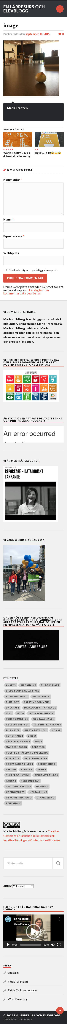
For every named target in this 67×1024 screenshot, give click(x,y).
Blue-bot (12, 702)
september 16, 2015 (37, 34)
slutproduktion (18, 775)
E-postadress (13, 236)
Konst (56, 730)
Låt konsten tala (18, 741)
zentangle (13, 803)
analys (11, 685)
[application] (33, 931)
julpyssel (13, 730)
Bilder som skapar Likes (22, 690)
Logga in (13, 972)
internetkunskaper (47, 724)
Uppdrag (42, 786)
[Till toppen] (60, 1010)
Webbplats (11, 252)
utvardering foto (19, 797)
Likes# (32, 736)
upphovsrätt (15, 792)
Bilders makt (50, 685)
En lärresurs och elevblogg (24, 8)
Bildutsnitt (41, 696)
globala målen (43, 719)
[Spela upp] (8, 945)
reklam (11, 769)
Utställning (38, 792)
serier (41, 769)
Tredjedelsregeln (18, 786)
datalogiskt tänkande (40, 707)
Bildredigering (17, 696)
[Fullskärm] (59, 945)
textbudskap (30, 781)
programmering (35, 758)
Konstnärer (14, 736)
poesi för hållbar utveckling (27, 753)
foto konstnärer (41, 713)
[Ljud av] (53, 945)
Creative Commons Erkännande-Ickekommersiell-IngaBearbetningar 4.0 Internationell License (31, 835)
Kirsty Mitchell (35, 730)
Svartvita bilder (46, 775)
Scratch (27, 769)
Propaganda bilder (19, 764)
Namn (8, 219)
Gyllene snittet (17, 724)
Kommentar (12, 179)
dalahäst (12, 707)
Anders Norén (23, 1019)
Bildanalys (28, 685)
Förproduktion (17, 719)
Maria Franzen (17, 108)
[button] (33, 931)
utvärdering (45, 797)
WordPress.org (17, 999)
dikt (9, 713)
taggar (11, 781)
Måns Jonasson (16, 747)
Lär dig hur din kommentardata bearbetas (26, 291)
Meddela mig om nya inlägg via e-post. (33, 270)
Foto (20, 713)
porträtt (13, 758)
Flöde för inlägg (18, 981)
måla (38, 741)
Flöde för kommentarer (23, 990)
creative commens (37, 702)
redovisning (47, 764)
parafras (38, 747)
